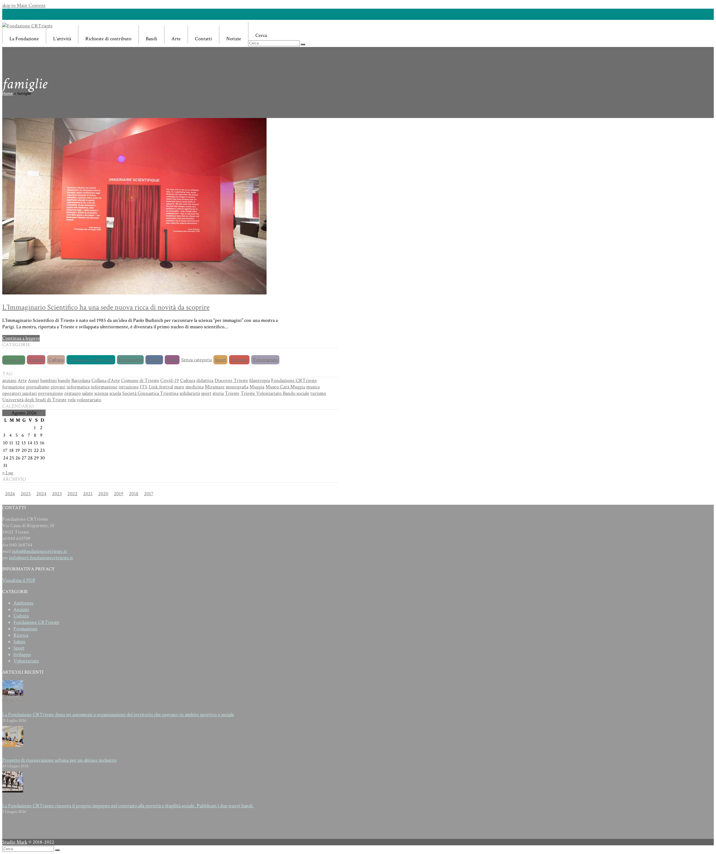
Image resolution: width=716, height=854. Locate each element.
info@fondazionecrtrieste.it (39, 551)
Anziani (36, 360)
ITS (143, 387)
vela (72, 400)
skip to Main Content (24, 5)
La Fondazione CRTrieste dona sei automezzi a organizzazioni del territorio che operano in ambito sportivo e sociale (118, 714)
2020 (103, 493)
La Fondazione (24, 39)
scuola (115, 393)
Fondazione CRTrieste (91, 360)
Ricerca (154, 360)
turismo (318, 393)
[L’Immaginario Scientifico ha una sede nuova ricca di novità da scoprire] (134, 293)
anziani (9, 380)
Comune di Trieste (140, 380)
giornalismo (38, 387)
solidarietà (190, 393)
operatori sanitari (19, 393)
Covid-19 (169, 380)
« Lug (7, 473)
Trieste (232, 393)
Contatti (203, 39)
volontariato (89, 400)
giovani (58, 387)
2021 (88, 493)
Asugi (33, 380)
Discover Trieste (231, 380)
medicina (194, 387)
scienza (101, 393)
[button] (276, 31)
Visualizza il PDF (19, 580)
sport (206, 393)
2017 (148, 493)
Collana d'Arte (105, 380)
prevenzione (50, 393)
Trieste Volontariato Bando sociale (275, 393)
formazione (13, 387)
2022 (72, 493)
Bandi (151, 39)
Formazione (130, 360)
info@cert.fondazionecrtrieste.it (41, 558)
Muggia (256, 387)
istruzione (129, 387)
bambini (48, 380)
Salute (172, 360)
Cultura (55, 360)
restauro (72, 393)
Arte (176, 39)
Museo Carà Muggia (285, 387)
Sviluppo (239, 360)
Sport (220, 360)
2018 (133, 493)
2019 (118, 493)
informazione (104, 387)
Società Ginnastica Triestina (150, 393)
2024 (41, 493)
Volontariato (265, 360)
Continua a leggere (21, 338)
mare (179, 387)
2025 (26, 493)
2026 (10, 493)
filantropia (259, 380)
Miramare (215, 387)
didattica (204, 380)
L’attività (62, 39)
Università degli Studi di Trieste (34, 400)
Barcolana (80, 380)
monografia (237, 387)
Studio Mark (14, 842)
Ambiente (14, 360)
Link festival (161, 387)
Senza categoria (196, 360)
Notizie (233, 39)
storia (218, 393)
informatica (78, 387)
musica (313, 387)
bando (64, 380)
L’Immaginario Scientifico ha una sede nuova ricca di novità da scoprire (105, 307)
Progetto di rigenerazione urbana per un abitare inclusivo (59, 760)
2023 (57, 493)
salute (87, 393)
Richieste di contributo (108, 39)
